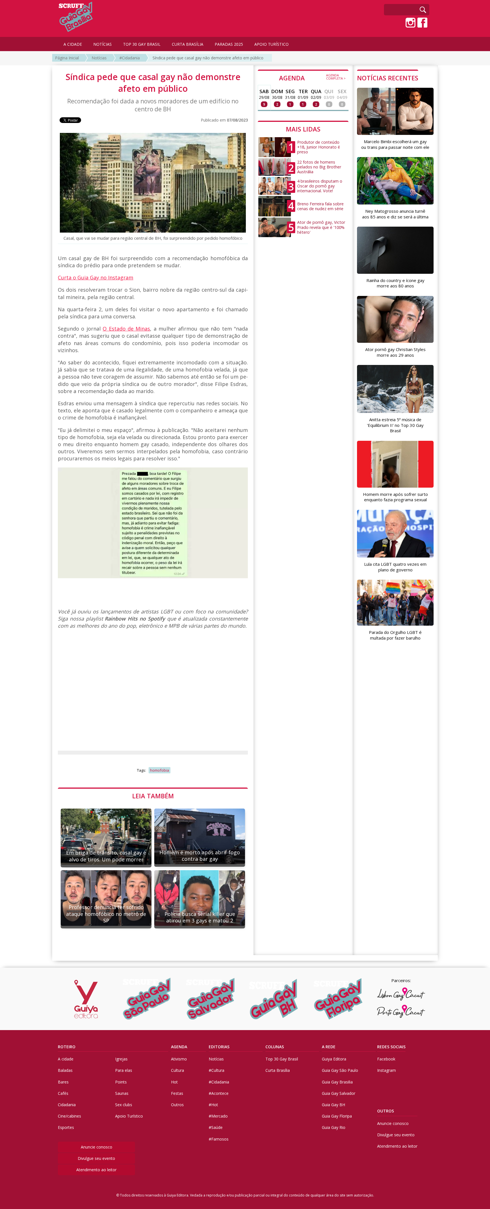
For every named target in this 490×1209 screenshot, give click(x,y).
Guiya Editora (334, 1059)
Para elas (123, 1070)
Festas (177, 1093)
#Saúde (216, 1127)
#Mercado (218, 1116)
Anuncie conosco (96, 1147)
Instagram (386, 1070)
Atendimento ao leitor (96, 1169)
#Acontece (219, 1093)
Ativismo (179, 1059)
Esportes (66, 1127)
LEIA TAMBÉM (153, 796)
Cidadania (67, 1104)
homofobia (159, 770)
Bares (63, 1082)
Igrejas (121, 1059)
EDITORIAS (219, 1046)
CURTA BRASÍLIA (187, 44)
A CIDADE (73, 44)
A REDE (328, 1046)
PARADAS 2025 (229, 44)
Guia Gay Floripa (337, 1116)
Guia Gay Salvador (338, 1093)
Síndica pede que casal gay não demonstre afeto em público (208, 57)
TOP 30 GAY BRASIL (141, 44)
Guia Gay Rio (333, 1127)
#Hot (213, 1104)
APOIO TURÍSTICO (271, 44)
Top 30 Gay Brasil (281, 1059)
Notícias (99, 57)
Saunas (121, 1093)
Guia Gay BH (333, 1104)
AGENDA (312, 77)
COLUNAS (274, 1046)
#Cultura (216, 1070)
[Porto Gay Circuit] (401, 1011)
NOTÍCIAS (102, 44)
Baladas (65, 1070)
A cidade (65, 1059)
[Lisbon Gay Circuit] (401, 994)
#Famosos (219, 1139)
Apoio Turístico (129, 1116)
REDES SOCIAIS (391, 1046)
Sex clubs (123, 1104)
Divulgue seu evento (96, 1158)
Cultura (177, 1070)
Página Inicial (67, 57)
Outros (177, 1104)
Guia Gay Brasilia (337, 1082)
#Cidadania (129, 57)
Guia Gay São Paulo (340, 1070)
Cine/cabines (69, 1116)
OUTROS (385, 1111)
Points (121, 1082)
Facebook (386, 1059)
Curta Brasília (277, 1070)
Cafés (63, 1093)
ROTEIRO (66, 1046)
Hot (174, 1082)
